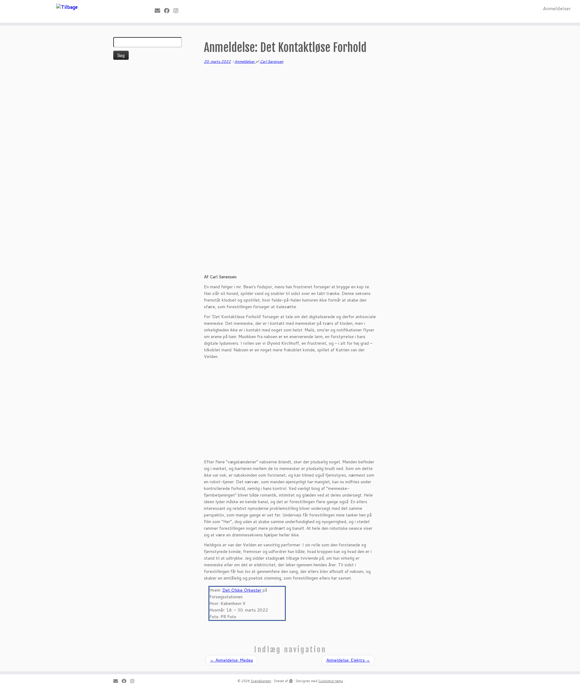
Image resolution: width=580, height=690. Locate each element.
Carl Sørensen (271, 61)
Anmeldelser (557, 8)
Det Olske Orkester (241, 590)
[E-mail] (159, 10)
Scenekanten (261, 681)
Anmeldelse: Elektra (348, 660)
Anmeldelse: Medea (231, 660)
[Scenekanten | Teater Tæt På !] (67, 6)
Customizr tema (330, 681)
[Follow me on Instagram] (177, 10)
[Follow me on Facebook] (168, 10)
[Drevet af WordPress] (291, 680)
